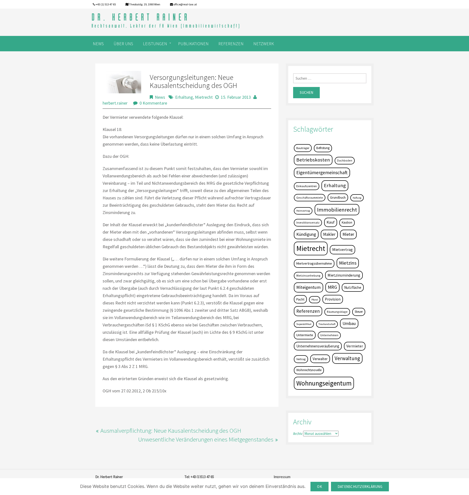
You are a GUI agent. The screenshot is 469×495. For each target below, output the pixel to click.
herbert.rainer (115, 103)
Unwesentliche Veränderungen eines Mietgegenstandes (205, 439)
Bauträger (302, 148)
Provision (333, 299)
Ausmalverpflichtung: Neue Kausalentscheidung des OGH (170, 430)
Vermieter (354, 346)
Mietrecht (204, 97)
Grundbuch (338, 197)
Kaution (347, 222)
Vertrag (301, 359)
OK (319, 486)
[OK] (462, 486)
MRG (332, 287)
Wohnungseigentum (324, 383)
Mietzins (347, 263)
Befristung (323, 148)
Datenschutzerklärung (360, 486)
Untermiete (304, 335)
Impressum (282, 476)
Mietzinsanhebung (308, 275)
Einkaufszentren (306, 186)
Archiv (297, 433)
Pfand (314, 299)
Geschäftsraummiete (309, 197)
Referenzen (308, 311)
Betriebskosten (313, 160)
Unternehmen (329, 335)
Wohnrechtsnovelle (308, 370)
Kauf (331, 222)
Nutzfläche (352, 287)
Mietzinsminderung (344, 275)
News (160, 97)
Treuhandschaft (327, 324)
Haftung (357, 197)
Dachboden (344, 160)
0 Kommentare (153, 103)
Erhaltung (184, 97)
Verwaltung (347, 358)
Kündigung (306, 234)
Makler (329, 234)
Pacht (300, 299)
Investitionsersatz (308, 222)
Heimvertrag (303, 210)
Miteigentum (308, 287)
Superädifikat (303, 324)
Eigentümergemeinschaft (322, 172)
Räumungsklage (337, 311)
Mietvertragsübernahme (314, 263)
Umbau (349, 323)
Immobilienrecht (337, 209)
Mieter (348, 234)
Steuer (359, 312)
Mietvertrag (342, 249)
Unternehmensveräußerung (317, 346)
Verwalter (320, 358)
